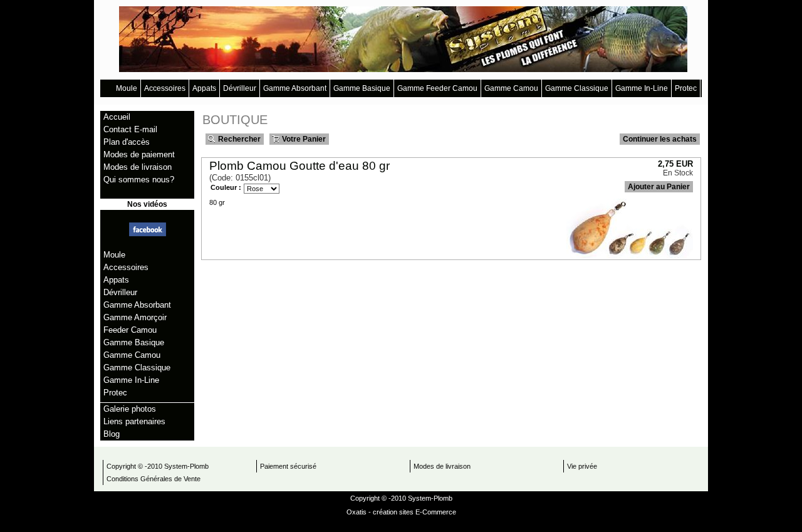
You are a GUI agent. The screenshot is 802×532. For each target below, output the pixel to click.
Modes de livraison (137, 167)
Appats (204, 88)
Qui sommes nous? (138, 179)
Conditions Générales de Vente (153, 478)
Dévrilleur (239, 88)
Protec (686, 88)
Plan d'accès (126, 142)
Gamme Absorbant (294, 88)
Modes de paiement (139, 154)
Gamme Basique (361, 88)
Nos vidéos (147, 204)
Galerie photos (129, 409)
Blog (111, 434)
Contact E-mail (130, 129)
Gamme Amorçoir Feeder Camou (135, 324)
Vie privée (582, 466)
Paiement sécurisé (288, 466)
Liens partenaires (134, 421)
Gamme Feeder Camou (437, 88)
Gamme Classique (576, 88)
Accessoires (164, 88)
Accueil (116, 117)
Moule (126, 88)
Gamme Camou (511, 88)
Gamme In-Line (641, 88)
